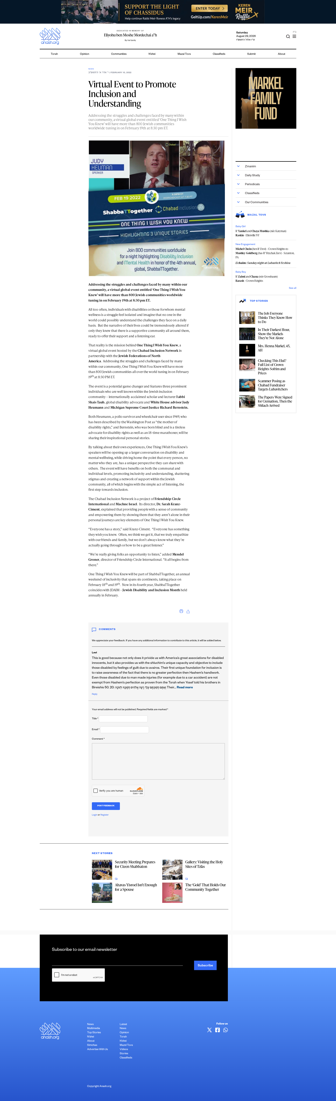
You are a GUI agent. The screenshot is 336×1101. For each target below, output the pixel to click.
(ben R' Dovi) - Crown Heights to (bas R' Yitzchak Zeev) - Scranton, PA (265, 253)
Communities (119, 54)
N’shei (152, 54)
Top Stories (94, 1032)
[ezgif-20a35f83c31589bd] (168, 12)
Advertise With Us (97, 1049)
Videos (124, 1049)
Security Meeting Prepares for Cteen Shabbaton (135, 864)
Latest (123, 1024)
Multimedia (93, 1028)
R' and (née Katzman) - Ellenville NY (261, 233)
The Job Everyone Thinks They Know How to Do (275, 317)
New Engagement (245, 244)
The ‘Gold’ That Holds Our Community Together (205, 887)
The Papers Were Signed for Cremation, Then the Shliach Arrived (275, 401)
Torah (54, 54)
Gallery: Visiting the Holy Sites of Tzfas (204, 864)
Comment (98, 739)
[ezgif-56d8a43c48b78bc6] (266, 98)
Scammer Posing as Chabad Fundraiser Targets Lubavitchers (273, 385)
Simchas (92, 1045)
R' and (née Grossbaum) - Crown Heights (257, 279)
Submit (251, 54)
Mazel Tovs (126, 1045)
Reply (94, 694)
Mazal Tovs (184, 54)
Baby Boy (241, 272)
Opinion (84, 54)
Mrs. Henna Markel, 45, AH (274, 347)
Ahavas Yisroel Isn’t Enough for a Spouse (136, 887)
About (281, 54)
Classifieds (219, 54)
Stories (124, 1053)
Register (104, 815)
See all (292, 288)
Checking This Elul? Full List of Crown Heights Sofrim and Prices (272, 366)
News (91, 69)
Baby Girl (241, 226)
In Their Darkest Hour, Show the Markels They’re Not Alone (274, 333)
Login (94, 815)
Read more (185, 688)
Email (96, 729)
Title (95, 719)
